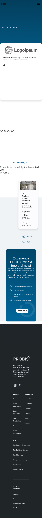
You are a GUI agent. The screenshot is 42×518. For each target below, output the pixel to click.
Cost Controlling (17, 420)
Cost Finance (18, 426)
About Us (28, 399)
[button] (38, 3)
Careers (28, 409)
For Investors (18, 470)
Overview (16, 399)
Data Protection (19, 503)
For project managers (21, 460)
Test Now (22, 310)
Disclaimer (17, 508)
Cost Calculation (17, 405)
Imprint (15, 499)
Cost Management (18, 432)
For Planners (18, 455)
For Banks (17, 465)
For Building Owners (20, 450)
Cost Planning (16, 412)
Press (27, 418)
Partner (27, 423)
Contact (27, 413)
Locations (28, 404)
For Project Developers (21, 445)
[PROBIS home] (21, 358)
